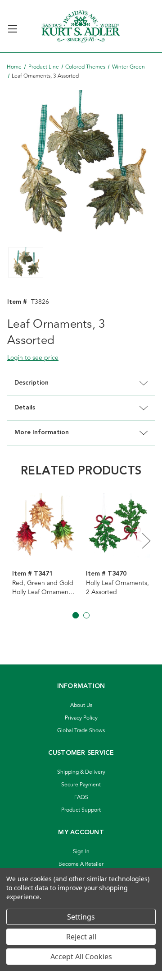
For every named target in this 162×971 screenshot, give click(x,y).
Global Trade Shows (81, 730)
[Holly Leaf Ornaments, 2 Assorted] (118, 525)
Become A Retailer (81, 864)
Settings (81, 917)
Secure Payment (81, 785)
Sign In (81, 851)
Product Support (81, 810)
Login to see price (32, 357)
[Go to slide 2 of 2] (86, 615)
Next (146, 540)
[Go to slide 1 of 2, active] (75, 615)
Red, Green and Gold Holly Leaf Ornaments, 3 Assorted (43, 588)
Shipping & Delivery (81, 772)
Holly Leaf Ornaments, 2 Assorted (117, 588)
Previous (16, 540)
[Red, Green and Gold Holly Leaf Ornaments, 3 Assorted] (44, 525)
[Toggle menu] (12, 25)
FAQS (81, 797)
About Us (81, 705)
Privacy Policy (81, 718)
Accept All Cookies (81, 957)
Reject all (81, 937)
